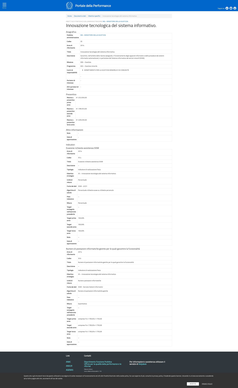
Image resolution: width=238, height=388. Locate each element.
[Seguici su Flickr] (231, 8)
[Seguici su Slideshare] (234, 8)
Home (69, 16)
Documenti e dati (80, 16)
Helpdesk (143, 363)
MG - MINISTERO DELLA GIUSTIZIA (115, 21)
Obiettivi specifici (94, 16)
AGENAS (69, 369)
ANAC (68, 361)
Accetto (193, 384)
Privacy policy (207, 384)
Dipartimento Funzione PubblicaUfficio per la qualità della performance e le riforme (102, 364)
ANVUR (69, 365)
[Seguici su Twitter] (227, 8)
